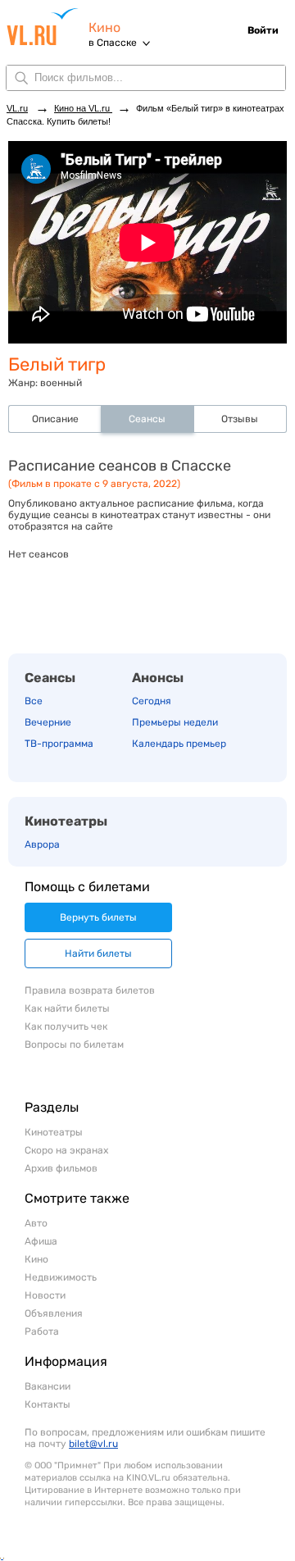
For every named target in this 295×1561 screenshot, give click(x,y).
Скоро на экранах (66, 1150)
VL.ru (47, 26)
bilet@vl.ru (93, 1444)
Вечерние (48, 722)
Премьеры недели (175, 722)
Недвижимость (61, 1277)
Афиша (41, 1241)
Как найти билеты (67, 1008)
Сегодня (151, 701)
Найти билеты (98, 953)
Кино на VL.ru (83, 108)
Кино (104, 27)
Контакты (47, 1404)
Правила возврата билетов (90, 990)
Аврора (42, 844)
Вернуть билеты (98, 917)
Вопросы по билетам (74, 1044)
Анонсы (158, 677)
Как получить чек (66, 1026)
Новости (45, 1295)
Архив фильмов (61, 1168)
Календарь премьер (179, 743)
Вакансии (47, 1386)
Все (34, 701)
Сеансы (50, 677)
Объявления (54, 1313)
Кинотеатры (66, 821)
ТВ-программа (59, 743)
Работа (42, 1331)
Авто (36, 1223)
